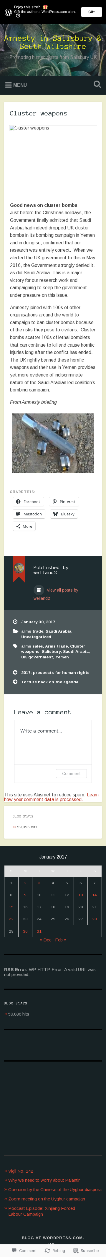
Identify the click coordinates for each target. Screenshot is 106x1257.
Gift (91, 12)
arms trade (32, 631)
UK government (37, 657)
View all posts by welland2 (56, 594)
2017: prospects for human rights (55, 672)
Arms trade (56, 646)
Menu (20, 84)
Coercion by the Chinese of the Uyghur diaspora (55, 1189)
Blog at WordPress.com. (53, 1238)
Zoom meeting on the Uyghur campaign (46, 1198)
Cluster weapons (38, 113)
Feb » (61, 939)
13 (80, 895)
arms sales (32, 646)
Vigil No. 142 (20, 1171)
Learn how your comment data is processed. (51, 797)
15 (11, 907)
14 (94, 895)
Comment (71, 773)
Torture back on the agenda (49, 682)
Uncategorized (36, 637)
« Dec (45, 939)
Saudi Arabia (58, 631)
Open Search (96, 84)
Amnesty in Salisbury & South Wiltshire (53, 42)
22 (11, 919)
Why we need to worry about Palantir (44, 1180)
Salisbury (51, 651)
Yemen (62, 657)
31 (39, 931)
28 (94, 919)
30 (25, 931)
